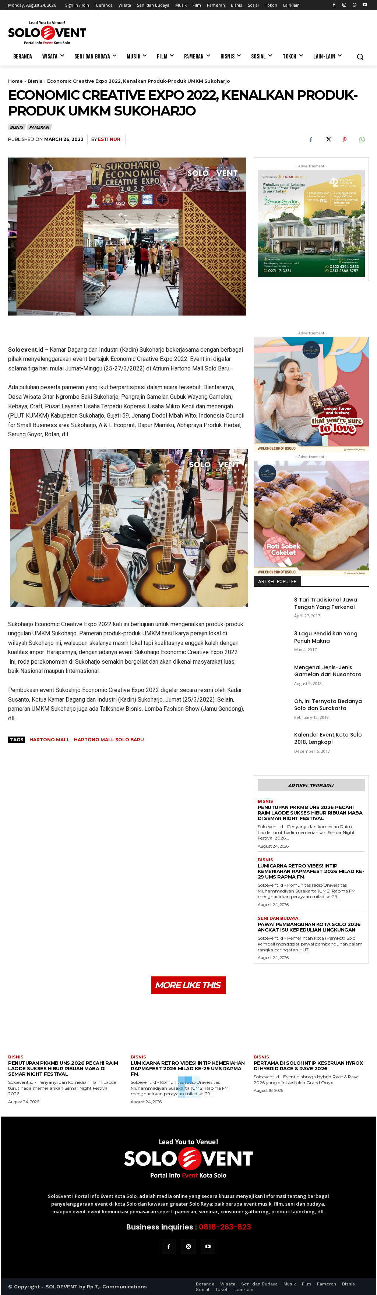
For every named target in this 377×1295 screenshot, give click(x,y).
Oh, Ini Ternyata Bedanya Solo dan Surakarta (328, 705)
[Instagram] (344, 5)
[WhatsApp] (354, 5)
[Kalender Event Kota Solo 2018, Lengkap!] (271, 743)
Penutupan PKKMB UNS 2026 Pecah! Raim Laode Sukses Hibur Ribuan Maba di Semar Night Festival (310, 812)
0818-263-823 (225, 1227)
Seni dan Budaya (278, 918)
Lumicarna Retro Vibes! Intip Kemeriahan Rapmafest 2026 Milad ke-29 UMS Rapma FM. (311, 871)
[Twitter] (327, 139)
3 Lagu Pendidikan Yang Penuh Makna (325, 637)
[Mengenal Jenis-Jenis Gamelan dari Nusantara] (271, 676)
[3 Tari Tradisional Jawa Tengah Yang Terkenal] (271, 608)
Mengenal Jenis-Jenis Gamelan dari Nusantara (328, 671)
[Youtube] (364, 5)
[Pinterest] (344, 139)
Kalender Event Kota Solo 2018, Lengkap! (328, 738)
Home (15, 81)
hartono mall (49, 739)
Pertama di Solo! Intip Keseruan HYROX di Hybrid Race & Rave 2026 (308, 1065)
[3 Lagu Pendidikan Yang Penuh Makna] (271, 642)
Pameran (39, 127)
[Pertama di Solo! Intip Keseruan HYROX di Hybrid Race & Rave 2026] (311, 1027)
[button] (360, 56)
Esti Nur (109, 139)
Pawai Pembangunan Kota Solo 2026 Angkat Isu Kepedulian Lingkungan (309, 927)
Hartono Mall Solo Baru (109, 739)
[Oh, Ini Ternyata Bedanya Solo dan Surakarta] (271, 710)
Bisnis (35, 81)
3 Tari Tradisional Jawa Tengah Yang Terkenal (325, 603)
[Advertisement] (181, 32)
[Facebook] (334, 5)
